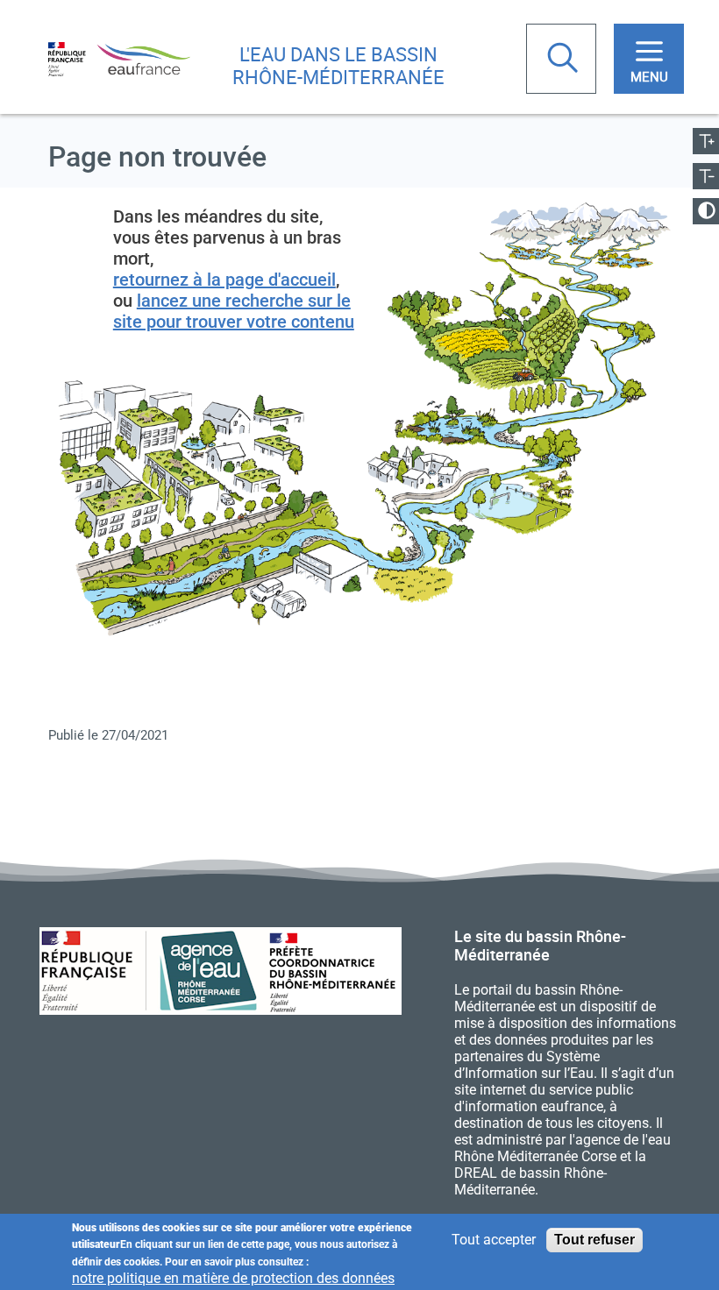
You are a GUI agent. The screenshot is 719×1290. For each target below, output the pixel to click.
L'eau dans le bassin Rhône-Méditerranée (338, 65)
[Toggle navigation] (649, 59)
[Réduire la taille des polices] (706, 176)
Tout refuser (594, 1239)
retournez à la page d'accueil (224, 279)
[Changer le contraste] (706, 211)
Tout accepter (494, 1239)
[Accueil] (119, 58)
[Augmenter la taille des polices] (706, 141)
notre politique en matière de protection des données (233, 1278)
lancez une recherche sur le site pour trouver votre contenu (233, 311)
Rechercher (565, 60)
